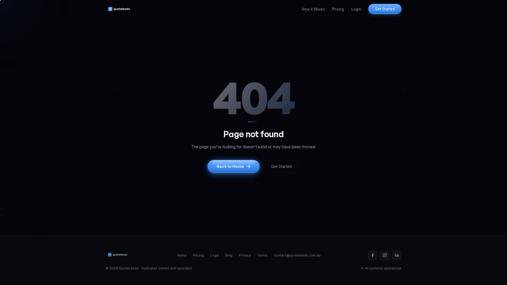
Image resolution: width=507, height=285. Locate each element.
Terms (262, 255)
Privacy (245, 255)
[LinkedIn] (396, 255)
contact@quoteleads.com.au (297, 255)
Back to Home (230, 166)
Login (356, 9)
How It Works (313, 9)
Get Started (385, 9)
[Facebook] (372, 255)
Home (181, 255)
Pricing (338, 9)
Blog (228, 255)
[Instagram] (384, 255)
